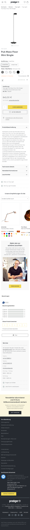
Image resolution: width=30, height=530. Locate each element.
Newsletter (4, 463)
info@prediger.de (7, 368)
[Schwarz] (9, 234)
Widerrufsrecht (5, 428)
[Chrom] (14, 234)
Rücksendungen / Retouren (8, 439)
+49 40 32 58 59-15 (7, 363)
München (19, 508)
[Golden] (16, 234)
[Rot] (4, 234)
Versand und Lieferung (7, 425)
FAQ (2, 436)
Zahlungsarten (5, 422)
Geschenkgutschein (6, 444)
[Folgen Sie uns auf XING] (22, 515)
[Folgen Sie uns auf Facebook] (9, 515)
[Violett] (9, 236)
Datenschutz (14, 512)
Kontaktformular (7, 349)
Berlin (12, 506)
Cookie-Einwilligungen (7, 468)
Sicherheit (4, 430)
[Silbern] (2, 234)
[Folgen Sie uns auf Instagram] (12, 515)
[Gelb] (4, 236)
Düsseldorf (18, 506)
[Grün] (7, 236)
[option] (5, 64)
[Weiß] (2, 236)
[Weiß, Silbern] (29, 235)
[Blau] (7, 234)
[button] (15, 412)
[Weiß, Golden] (27, 235)
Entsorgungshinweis (6, 441)
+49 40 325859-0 (7, 358)
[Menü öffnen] (2, 2)
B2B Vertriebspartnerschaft (8, 455)
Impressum (5, 512)
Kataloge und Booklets (7, 460)
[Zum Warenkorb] (27, 2)
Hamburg (7, 506)
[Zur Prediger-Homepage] (15, 2)
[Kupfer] (11, 236)
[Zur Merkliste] (25, 2)
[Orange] (11, 234)
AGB (20, 512)
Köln (13, 508)
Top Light (4, 49)
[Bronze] (22, 235)
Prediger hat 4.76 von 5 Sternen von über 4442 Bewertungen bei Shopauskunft (16, 487)
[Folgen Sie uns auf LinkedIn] (15, 515)
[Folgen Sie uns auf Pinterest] (18, 515)
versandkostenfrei (14, 100)
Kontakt (26, 512)
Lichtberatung (5, 452)
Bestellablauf (5, 433)
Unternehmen (5, 449)
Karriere (3, 457)
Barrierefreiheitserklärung (8, 466)
